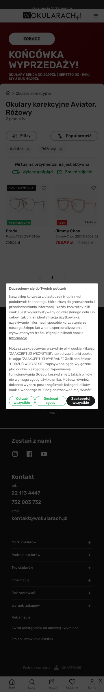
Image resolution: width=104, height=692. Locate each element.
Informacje (18, 338)
